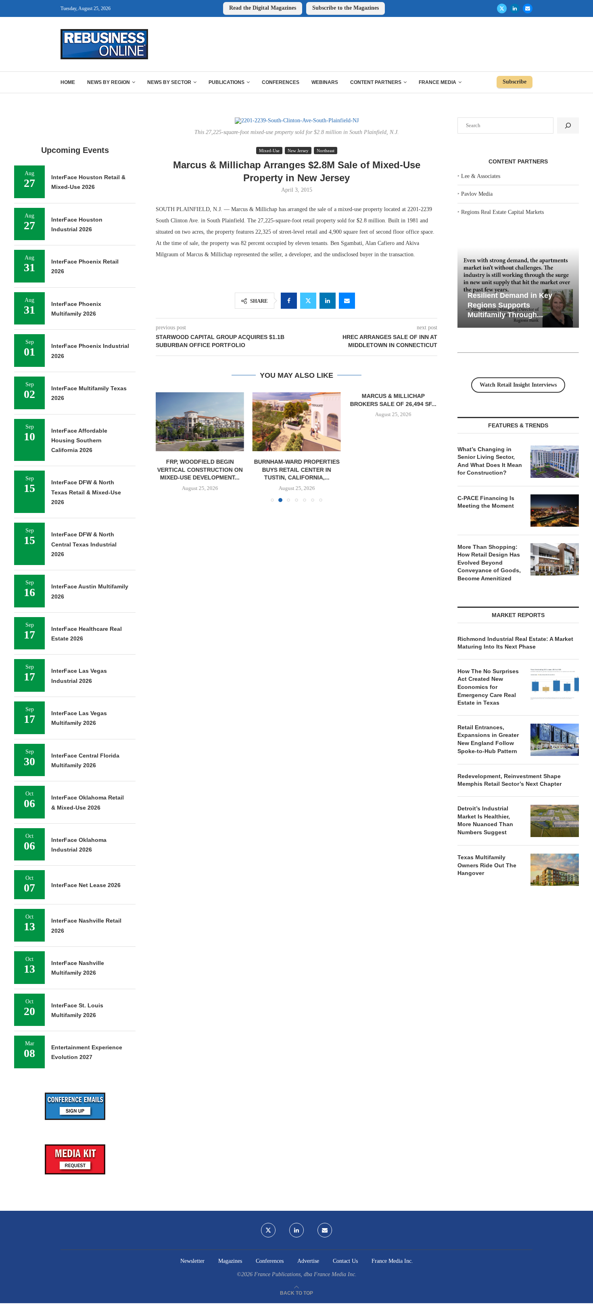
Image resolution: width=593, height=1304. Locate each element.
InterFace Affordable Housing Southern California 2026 (79, 440)
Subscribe (514, 82)
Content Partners (375, 82)
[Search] (568, 125)
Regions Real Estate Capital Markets (502, 212)
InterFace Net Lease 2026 (86, 885)
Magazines (230, 1261)
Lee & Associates (480, 176)
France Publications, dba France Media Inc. (305, 1274)
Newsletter (192, 1261)
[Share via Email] (347, 301)
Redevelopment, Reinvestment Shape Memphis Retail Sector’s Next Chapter (509, 780)
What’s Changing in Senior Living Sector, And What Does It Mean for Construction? (489, 461)
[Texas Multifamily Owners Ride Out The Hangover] (554, 870)
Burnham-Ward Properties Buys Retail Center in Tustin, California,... (296, 469)
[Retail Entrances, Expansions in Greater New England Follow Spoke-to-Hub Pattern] (554, 740)
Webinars (324, 82)
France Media (437, 82)
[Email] (527, 8)
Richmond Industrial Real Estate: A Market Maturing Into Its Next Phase (515, 643)
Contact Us (345, 1261)
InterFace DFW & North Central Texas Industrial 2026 (84, 544)
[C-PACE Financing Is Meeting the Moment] (554, 510)
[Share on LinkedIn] (327, 301)
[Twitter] (502, 8)
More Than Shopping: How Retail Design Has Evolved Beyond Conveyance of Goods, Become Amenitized (489, 563)
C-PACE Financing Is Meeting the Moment (485, 502)
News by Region (108, 82)
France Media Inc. (392, 1261)
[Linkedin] (515, 8)
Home (68, 82)
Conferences (280, 82)
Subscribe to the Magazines (345, 8)
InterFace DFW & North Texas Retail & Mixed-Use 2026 (86, 492)
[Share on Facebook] (289, 301)
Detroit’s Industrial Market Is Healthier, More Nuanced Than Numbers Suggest (485, 820)
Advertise (308, 1261)
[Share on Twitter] (308, 301)
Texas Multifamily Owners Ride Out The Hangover (486, 865)
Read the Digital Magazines (262, 8)
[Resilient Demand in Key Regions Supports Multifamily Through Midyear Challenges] (518, 287)
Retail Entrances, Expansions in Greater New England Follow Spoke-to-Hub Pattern (488, 739)
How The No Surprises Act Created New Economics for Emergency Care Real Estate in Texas (488, 687)
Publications (226, 82)
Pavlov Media (477, 194)
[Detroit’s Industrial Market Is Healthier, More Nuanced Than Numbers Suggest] (554, 821)
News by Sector (169, 82)
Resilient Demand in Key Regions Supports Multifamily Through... (510, 305)
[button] (166, 447)
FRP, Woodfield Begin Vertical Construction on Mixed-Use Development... (200, 469)
